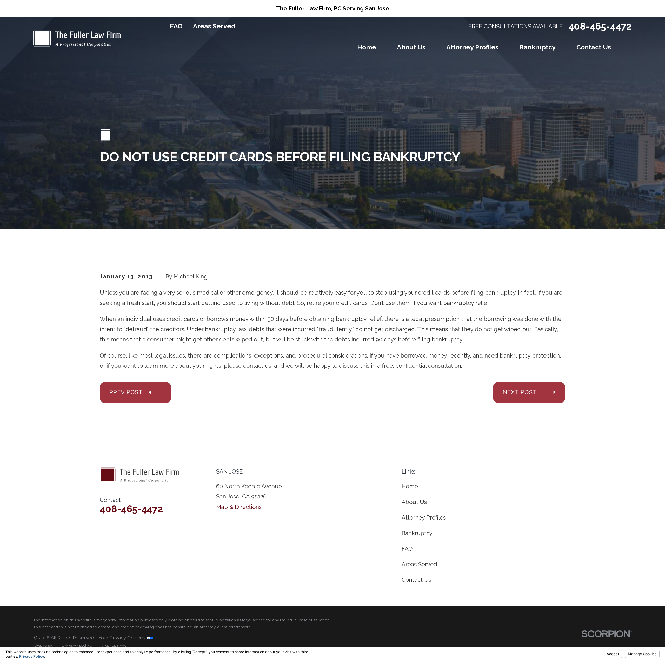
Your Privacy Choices (122, 637)
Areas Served (214, 26)
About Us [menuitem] (411, 47)
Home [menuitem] (366, 47)
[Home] (77, 38)
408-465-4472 (600, 26)
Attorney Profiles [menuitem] (472, 47)
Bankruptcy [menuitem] (537, 47)
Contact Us (416, 579)
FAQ (176, 26)
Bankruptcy (417, 533)
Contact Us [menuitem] (593, 47)
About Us (414, 501)
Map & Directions (239, 506)
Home (410, 486)
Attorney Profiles (424, 517)
